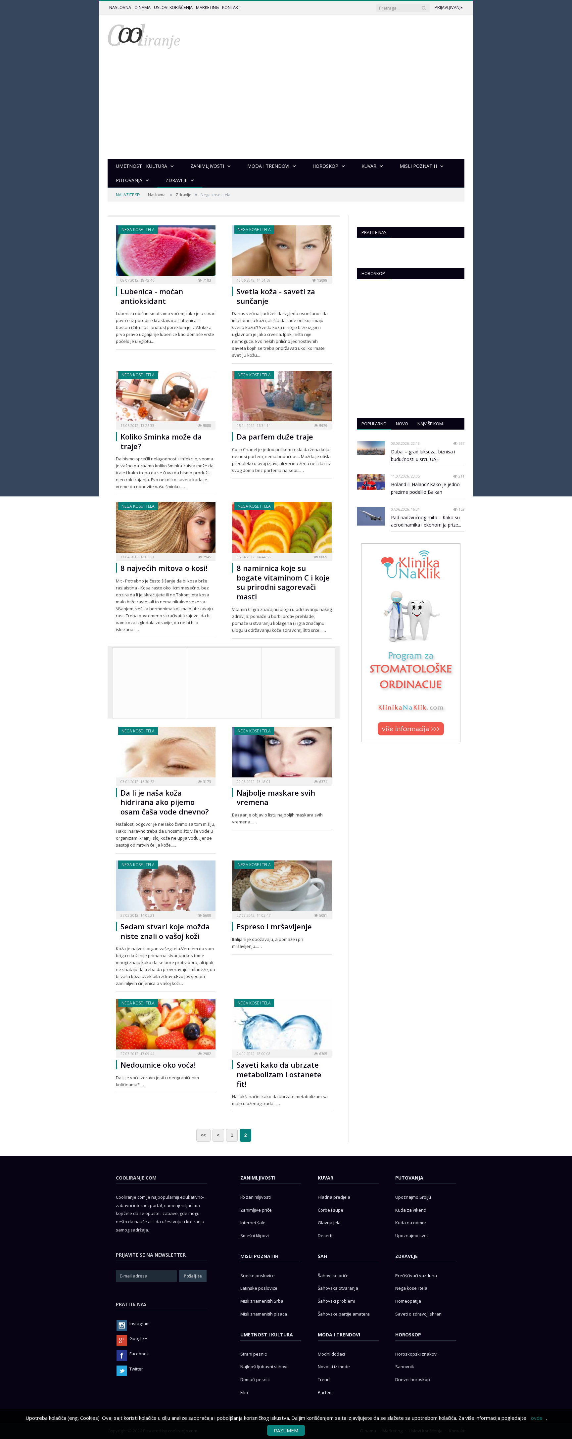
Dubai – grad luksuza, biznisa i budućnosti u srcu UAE (423, 455)
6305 (322, 1053)
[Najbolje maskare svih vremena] (282, 754)
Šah (322, 1256)
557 (460, 443)
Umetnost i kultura (266, 1334)
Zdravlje (183, 195)
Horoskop (373, 273)
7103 (206, 280)
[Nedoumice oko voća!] (165, 1026)
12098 (321, 280)
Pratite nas (374, 232)
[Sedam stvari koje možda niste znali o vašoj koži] (165, 887)
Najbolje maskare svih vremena (276, 797)
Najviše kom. (430, 424)
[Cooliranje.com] (144, 36)
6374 (322, 781)
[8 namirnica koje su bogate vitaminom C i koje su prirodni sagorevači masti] (282, 529)
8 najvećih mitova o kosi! (163, 568)
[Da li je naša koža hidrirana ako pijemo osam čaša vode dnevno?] (165, 754)
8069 (322, 556)
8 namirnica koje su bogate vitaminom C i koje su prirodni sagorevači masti (283, 582)
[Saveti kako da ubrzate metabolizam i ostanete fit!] (282, 1026)
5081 (322, 915)
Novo (402, 424)
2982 (206, 1053)
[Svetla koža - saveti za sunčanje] (282, 252)
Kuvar (325, 1178)
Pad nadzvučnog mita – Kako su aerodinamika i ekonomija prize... (426, 521)
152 (460, 509)
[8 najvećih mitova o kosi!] (165, 529)
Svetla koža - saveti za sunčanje (276, 296)
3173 (206, 781)
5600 (206, 915)
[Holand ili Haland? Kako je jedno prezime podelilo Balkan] (371, 482)
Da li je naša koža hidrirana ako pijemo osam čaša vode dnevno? (164, 802)
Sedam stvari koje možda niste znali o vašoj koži (165, 931)
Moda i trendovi (339, 1334)
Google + (138, 1338)
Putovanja (409, 1178)
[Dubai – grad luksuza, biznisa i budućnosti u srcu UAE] (371, 448)
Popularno (374, 424)
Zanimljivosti (257, 1178)
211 (460, 476)
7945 (206, 556)
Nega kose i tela (138, 229)
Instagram (139, 1323)
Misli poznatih (259, 1256)
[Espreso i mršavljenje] (282, 887)
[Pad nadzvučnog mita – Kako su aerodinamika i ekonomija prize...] (371, 516)
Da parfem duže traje (275, 436)
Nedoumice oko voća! (158, 1065)
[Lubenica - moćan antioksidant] (165, 252)
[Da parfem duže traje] (282, 398)
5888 (206, 425)
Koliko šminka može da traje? (161, 441)
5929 (322, 425)
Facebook (139, 1354)
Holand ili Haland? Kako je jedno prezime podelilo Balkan (425, 488)
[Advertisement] (286, 109)
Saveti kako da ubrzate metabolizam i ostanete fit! (279, 1074)
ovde (537, 1418)
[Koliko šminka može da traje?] (165, 398)
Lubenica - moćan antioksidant (151, 296)
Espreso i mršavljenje (274, 926)
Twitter (136, 1369)
